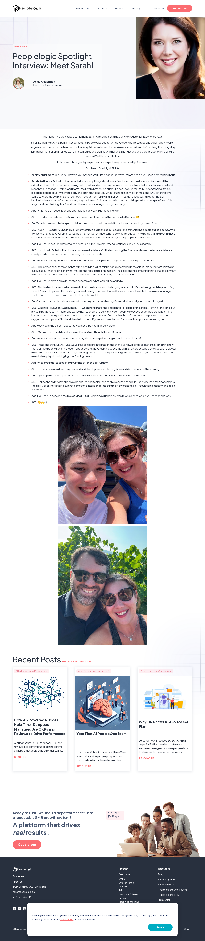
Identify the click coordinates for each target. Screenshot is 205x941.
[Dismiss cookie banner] (171, 909)
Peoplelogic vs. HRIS (168, 894)
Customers (101, 8)
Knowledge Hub (166, 879)
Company (134, 8)
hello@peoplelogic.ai (24, 891)
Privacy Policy (67, 919)
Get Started (179, 8)
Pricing (119, 8)
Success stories (166, 884)
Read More (21, 757)
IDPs (121, 890)
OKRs (122, 878)
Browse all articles (77, 661)
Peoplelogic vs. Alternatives (172, 889)
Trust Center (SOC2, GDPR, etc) (29, 886)
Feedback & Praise (128, 894)
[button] (82, 8)
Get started (27, 844)
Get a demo (125, 874)
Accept (160, 927)
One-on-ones (126, 882)
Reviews (123, 886)
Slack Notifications (129, 901)
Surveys (123, 897)
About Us (17, 881)
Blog (160, 874)
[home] (27, 8)
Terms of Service (183, 928)
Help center (164, 899)
